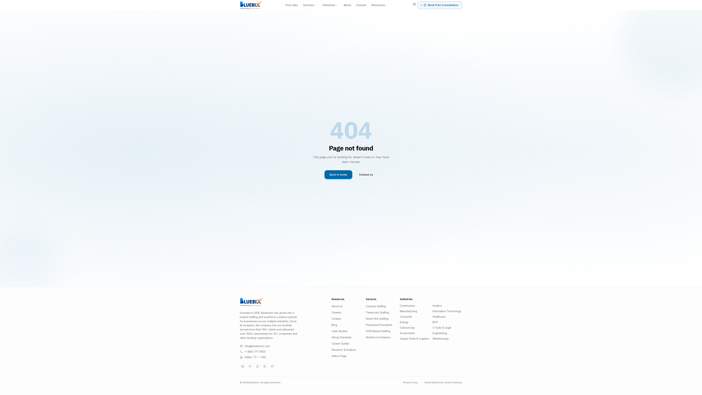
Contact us (366, 174)
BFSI (435, 322)
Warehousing (440, 338)
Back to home (338, 174)
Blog (334, 324)
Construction (407, 305)
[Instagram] (265, 366)
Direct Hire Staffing (377, 318)
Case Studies (340, 331)
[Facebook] (257, 366)
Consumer (406, 316)
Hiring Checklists (342, 337)
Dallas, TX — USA (255, 357)
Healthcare (439, 316)
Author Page (339, 356)
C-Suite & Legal (442, 327)
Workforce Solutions (378, 337)
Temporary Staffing (377, 312)
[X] (250, 366)
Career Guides (340, 343)
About (347, 5)
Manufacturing (408, 311)
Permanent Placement (379, 324)
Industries (328, 5)
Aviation (437, 305)
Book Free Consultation (443, 5)
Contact (361, 5)
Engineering (440, 333)
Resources (378, 5)
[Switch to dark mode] (414, 4)
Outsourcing (407, 327)
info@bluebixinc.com (257, 346)
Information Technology (447, 311)
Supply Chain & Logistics (414, 338)
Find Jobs (291, 5)
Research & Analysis (344, 349)
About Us (337, 306)
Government (407, 333)
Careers (336, 312)
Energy (404, 322)
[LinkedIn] (243, 366)
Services (308, 5)
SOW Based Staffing (378, 331)
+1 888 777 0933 (255, 351)
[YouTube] (272, 366)
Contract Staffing (376, 306)
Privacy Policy (410, 382)
